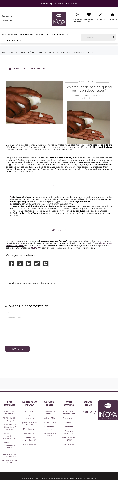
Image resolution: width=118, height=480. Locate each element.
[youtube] (86, 412)
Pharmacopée (29, 444)
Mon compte (69, 403)
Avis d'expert (29, 433)
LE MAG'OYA (19, 68)
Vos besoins (26, 34)
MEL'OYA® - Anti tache (9, 412)
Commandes (69, 418)
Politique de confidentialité (83, 478)
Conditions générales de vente (54, 478)
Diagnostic (42, 34)
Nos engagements (29, 417)
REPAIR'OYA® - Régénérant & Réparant (10, 427)
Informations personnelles (69, 412)
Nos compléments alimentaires (9, 453)
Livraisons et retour (49, 412)
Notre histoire (29, 411)
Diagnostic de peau (49, 434)
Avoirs (69, 422)
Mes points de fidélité (68, 439)
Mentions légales (30, 478)
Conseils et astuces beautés (29, 439)
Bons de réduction (68, 432)
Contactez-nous (49, 422)
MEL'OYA (35, 248)
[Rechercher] (113, 37)
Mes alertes (69, 444)
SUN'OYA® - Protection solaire (9, 444)
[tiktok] (95, 412)
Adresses (69, 427)
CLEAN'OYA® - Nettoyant (10, 419)
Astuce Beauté (86, 96)
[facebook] (83, 412)
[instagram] (91, 412)
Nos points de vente (49, 428)
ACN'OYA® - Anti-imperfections (9, 435)
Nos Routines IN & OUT (9, 461)
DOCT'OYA (36, 68)
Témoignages (29, 429)
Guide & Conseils (11, 40)
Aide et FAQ (49, 418)
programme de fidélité (29, 423)
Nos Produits (9, 34)
